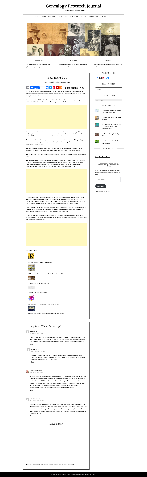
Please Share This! (73, 87)
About (36, 17)
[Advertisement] (56, 117)
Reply (31, 344)
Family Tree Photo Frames (102, 157)
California (63, 17)
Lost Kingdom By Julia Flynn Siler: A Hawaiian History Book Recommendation (111, 126)
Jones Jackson (94, 17)
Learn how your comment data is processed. (61, 464)
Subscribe (100, 186)
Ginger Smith (34, 370)
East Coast (74, 17)
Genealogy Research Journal (73, 6)
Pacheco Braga (107, 17)
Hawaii (83, 17)
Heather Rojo (34, 398)
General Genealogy (48, 17)
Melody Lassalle (65, 82)
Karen (32, 331)
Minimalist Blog (82, 474)
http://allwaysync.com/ (55, 376)
